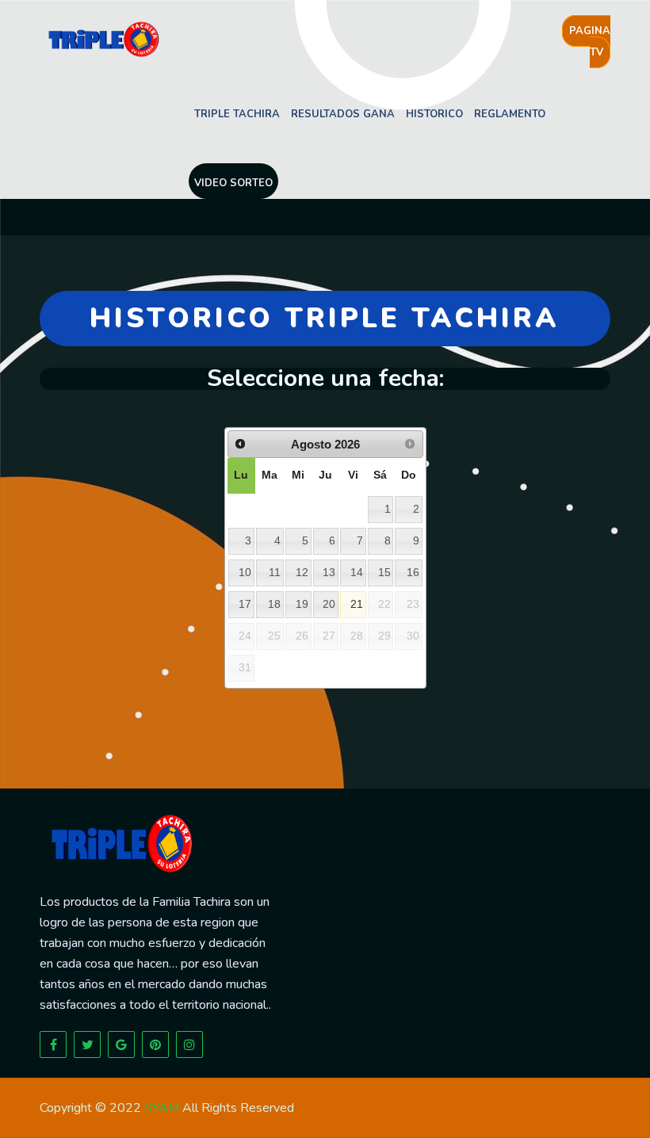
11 (275, 573)
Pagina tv (589, 41)
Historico (434, 114)
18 (274, 604)
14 (356, 573)
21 (356, 604)
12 (302, 573)
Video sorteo (233, 183)
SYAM (161, 1108)
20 (329, 604)
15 (384, 573)
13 (329, 573)
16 (413, 573)
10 (245, 573)
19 (302, 604)
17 (245, 604)
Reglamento (509, 114)
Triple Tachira (237, 114)
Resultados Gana (343, 114)
